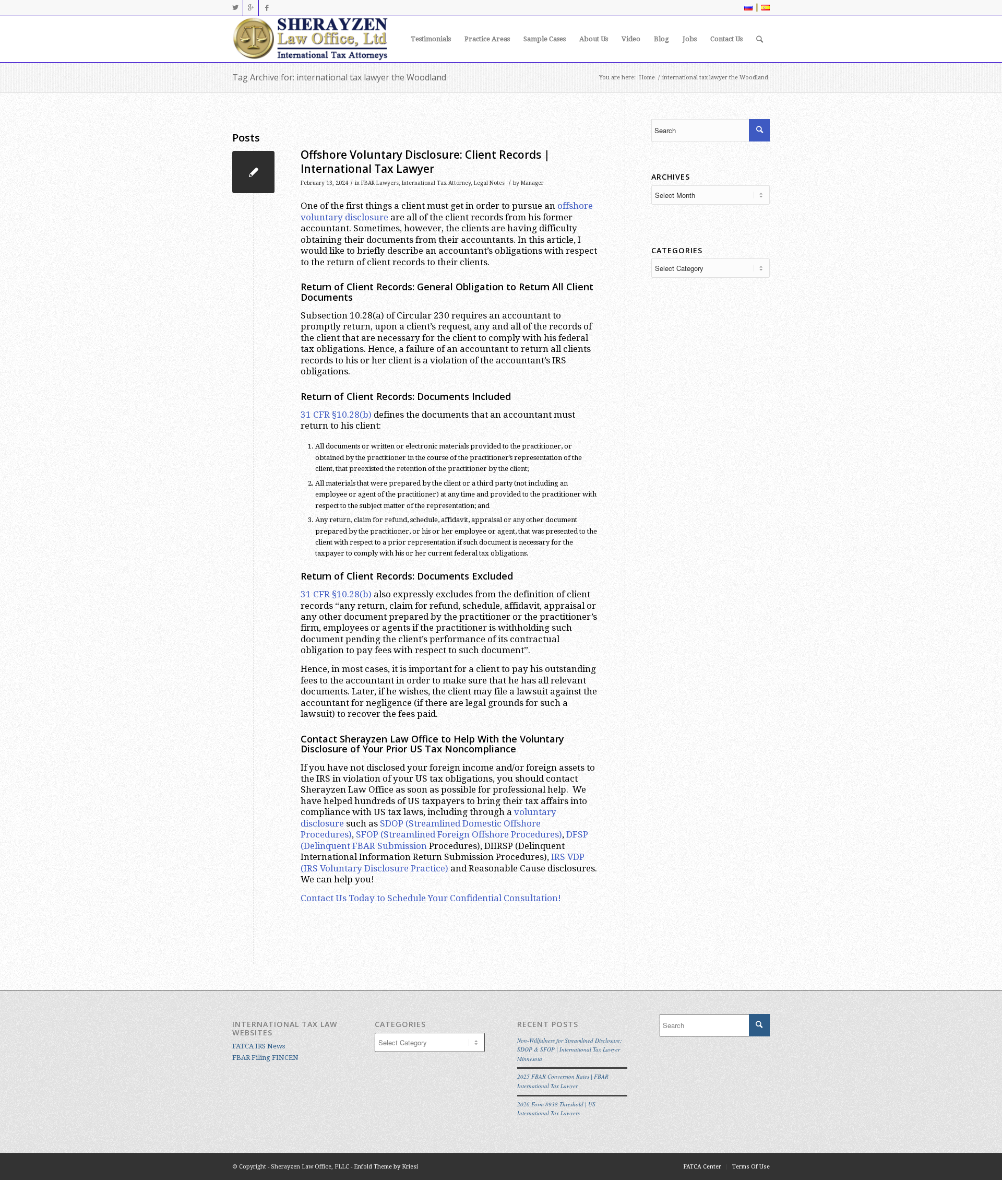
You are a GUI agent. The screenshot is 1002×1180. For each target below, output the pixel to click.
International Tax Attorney (436, 183)
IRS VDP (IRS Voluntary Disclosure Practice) (442, 862)
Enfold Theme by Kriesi (386, 1166)
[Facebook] (267, 8)
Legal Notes (489, 183)
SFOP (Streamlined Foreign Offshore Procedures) (459, 834)
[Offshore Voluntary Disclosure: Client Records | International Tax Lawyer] (253, 172)
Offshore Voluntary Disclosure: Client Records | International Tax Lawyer (425, 161)
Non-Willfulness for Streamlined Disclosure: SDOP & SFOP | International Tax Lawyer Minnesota (569, 1049)
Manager (532, 183)
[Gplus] (250, 8)
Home (647, 77)
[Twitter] (235, 8)
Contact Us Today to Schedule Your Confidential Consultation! (431, 898)
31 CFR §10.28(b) (336, 414)
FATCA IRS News (258, 1046)
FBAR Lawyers (380, 183)
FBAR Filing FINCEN (265, 1057)
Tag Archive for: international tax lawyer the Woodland (339, 77)
